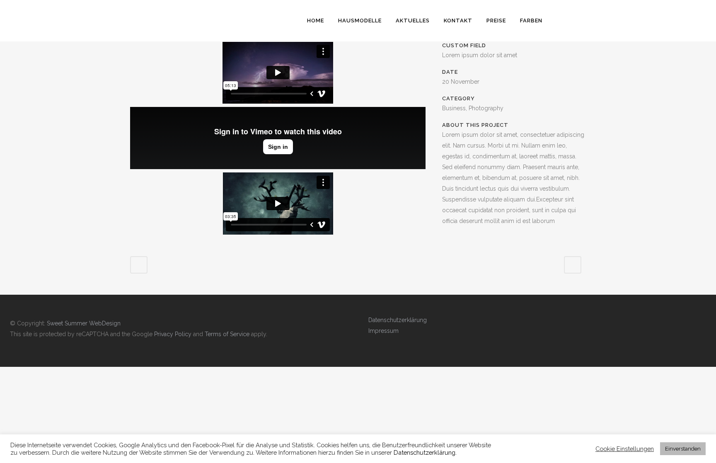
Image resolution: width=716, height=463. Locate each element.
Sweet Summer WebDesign (84, 323)
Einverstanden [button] (683, 449)
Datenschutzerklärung (397, 320)
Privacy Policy (172, 334)
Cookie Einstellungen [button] (624, 448)
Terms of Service (227, 334)
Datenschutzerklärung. (425, 452)
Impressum (383, 330)
